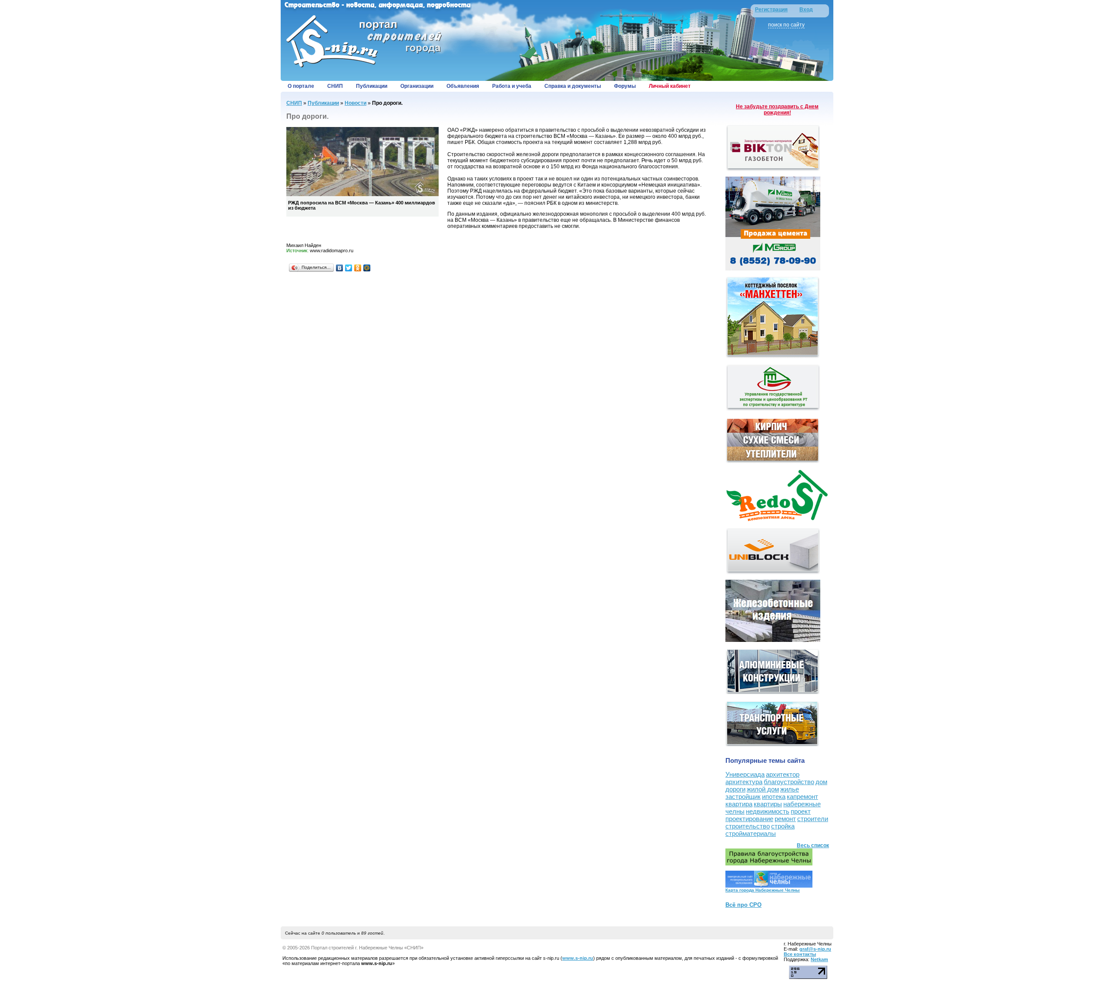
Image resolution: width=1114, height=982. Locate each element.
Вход (806, 10)
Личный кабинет (670, 86)
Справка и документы (572, 86)
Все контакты (800, 954)
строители (812, 818)
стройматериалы (750, 833)
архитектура (743, 781)
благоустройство (789, 781)
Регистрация (771, 10)
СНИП (335, 86)
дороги (735, 789)
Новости (355, 103)
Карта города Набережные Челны (762, 890)
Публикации (371, 86)
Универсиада (745, 774)
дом (821, 781)
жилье (789, 789)
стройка (783, 826)
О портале (301, 86)
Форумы (625, 86)
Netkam (819, 959)
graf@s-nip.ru (815, 949)
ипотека (773, 796)
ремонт (785, 818)
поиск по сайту (786, 25)
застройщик (743, 796)
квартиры (768, 804)
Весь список (813, 845)
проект (801, 811)
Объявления (462, 86)
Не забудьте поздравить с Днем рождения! (777, 110)
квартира (738, 804)
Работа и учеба (511, 86)
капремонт (802, 796)
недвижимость (767, 811)
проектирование (749, 818)
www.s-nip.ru (577, 958)
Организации (416, 86)
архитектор (782, 774)
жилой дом (763, 789)
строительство (747, 826)
